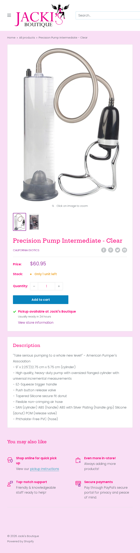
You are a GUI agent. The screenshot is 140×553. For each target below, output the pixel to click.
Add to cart (41, 299)
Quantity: (20, 286)
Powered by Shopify (20, 541)
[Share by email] (124, 250)
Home (11, 37)
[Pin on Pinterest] (110, 250)
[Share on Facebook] (103, 250)
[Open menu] (9, 15)
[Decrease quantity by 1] (34, 286)
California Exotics (26, 250)
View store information (35, 322)
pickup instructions (44, 469)
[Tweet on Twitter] (117, 250)
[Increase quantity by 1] (59, 286)
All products (27, 37)
